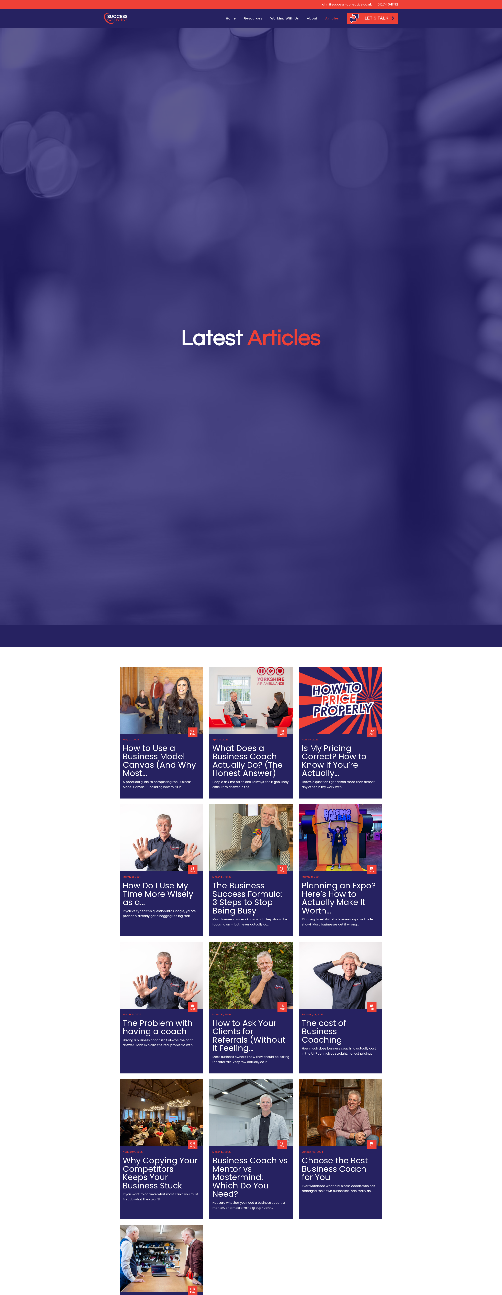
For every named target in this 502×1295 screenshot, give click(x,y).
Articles (332, 18)
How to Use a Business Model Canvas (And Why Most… (159, 760)
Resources (253, 18)
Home (231, 18)
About (312, 18)
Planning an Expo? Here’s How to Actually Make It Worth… (339, 898)
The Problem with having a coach (158, 1027)
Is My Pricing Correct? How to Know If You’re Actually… (334, 760)
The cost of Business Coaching (324, 1031)
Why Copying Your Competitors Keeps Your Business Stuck (160, 1173)
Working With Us (284, 18)
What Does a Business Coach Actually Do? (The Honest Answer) (247, 760)
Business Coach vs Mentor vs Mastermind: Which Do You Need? (250, 1177)
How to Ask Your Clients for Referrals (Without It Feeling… (248, 1035)
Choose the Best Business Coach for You (335, 1169)
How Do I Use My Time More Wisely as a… (158, 894)
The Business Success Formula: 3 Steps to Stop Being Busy (247, 898)
